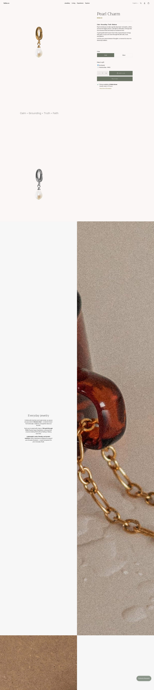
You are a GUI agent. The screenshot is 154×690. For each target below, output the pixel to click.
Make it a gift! (100, 62)
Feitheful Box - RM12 (104, 67)
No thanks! (102, 65)
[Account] (145, 3)
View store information (105, 88)
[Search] (141, 3)
